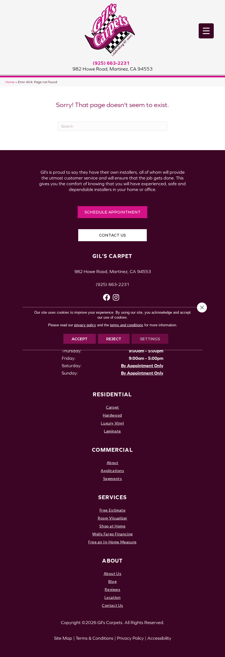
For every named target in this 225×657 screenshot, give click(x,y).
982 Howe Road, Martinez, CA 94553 (112, 69)
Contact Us (112, 605)
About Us (113, 573)
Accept (80, 338)
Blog (112, 581)
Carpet (112, 407)
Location (113, 597)
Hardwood (112, 415)
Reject (113, 338)
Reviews (112, 589)
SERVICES (112, 497)
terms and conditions (126, 325)
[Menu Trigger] (206, 30)
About (113, 462)
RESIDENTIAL (112, 394)
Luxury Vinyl (112, 423)
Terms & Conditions (94, 638)
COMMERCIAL (112, 450)
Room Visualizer (112, 518)
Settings (150, 338)
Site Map (63, 638)
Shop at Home (112, 526)
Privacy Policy (130, 638)
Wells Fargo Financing (112, 534)
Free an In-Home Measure (112, 542)
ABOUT (112, 560)
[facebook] (106, 297)
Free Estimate (113, 510)
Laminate (112, 431)
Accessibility (159, 638)
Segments (112, 478)
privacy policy (85, 325)
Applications (112, 470)
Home (10, 82)
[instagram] (116, 297)
